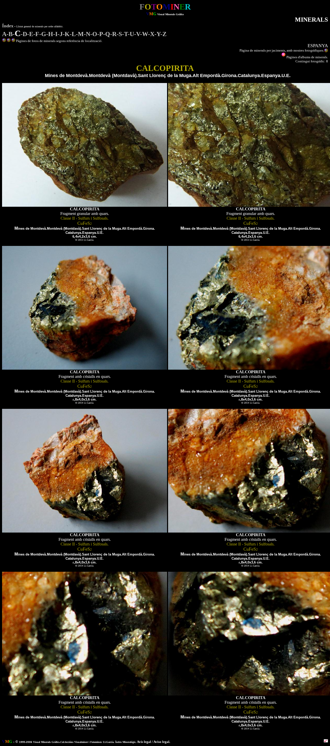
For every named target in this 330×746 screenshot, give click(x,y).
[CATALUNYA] (9, 41)
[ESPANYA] (13, 41)
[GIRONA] (4, 41)
